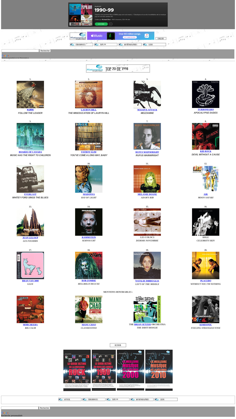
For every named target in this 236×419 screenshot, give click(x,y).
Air (206, 194)
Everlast (30, 194)
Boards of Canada (30, 152)
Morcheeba (30, 325)
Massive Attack (147, 110)
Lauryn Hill (89, 110)
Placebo (205, 281)
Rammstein (89, 237)
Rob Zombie (89, 280)
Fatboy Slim (88, 152)
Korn (30, 110)
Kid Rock (205, 151)
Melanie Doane (147, 194)
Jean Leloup (30, 238)
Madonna (89, 194)
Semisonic (205, 325)
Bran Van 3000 (30, 281)
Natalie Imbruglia (147, 281)
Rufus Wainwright (147, 152)
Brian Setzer (142, 324)
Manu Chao (89, 325)
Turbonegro (206, 109)
